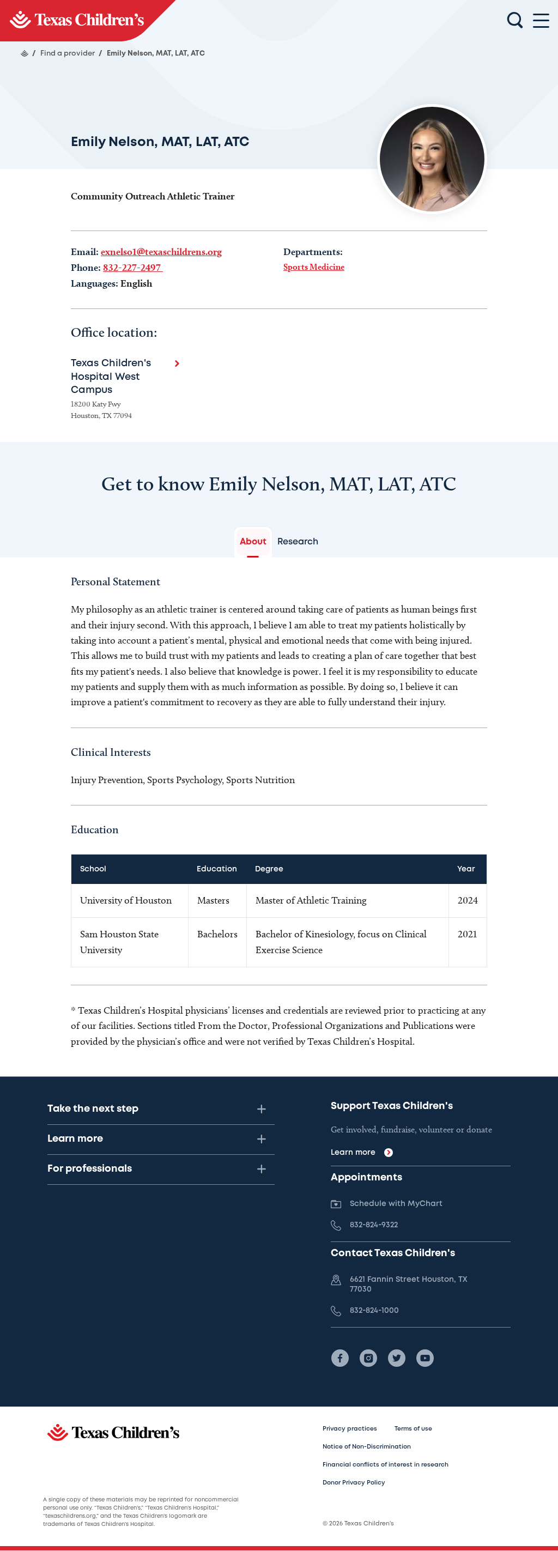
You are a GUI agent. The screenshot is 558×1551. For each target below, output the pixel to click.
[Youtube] (425, 1358)
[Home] (24, 53)
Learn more (75, 1139)
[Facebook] (340, 1358)
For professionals (89, 1169)
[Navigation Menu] (541, 21)
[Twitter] (396, 1358)
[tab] (253, 542)
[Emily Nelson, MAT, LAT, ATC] (88, 20)
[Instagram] (368, 1358)
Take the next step (92, 1109)
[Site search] (515, 20)
